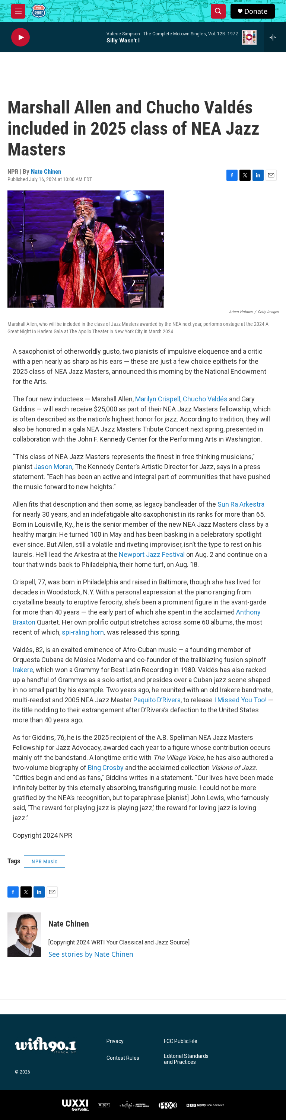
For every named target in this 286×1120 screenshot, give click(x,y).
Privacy (115, 1041)
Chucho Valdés (205, 399)
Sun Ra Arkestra (240, 504)
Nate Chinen (46, 171)
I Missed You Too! (240, 700)
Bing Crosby (106, 767)
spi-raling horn (83, 632)
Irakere (23, 670)
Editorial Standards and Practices (186, 1059)
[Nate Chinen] (24, 934)
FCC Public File (180, 1041)
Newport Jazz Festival (152, 554)
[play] (20, 37)
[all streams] (275, 37)
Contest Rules (123, 1058)
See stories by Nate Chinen (90, 954)
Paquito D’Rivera (157, 700)
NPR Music (44, 861)
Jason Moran (53, 467)
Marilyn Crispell (157, 399)
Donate (255, 11)
